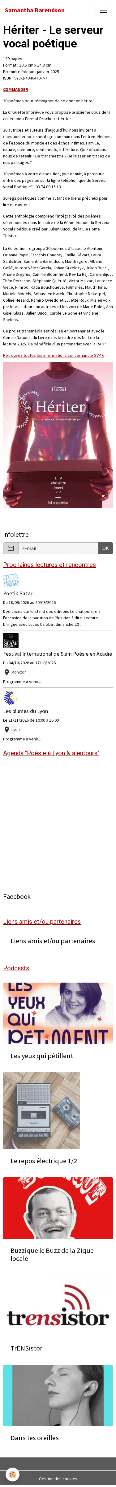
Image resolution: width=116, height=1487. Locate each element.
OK (105, 548)
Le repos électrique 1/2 (44, 1161)
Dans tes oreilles (35, 1438)
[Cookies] (12, 1474)
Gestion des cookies (58, 1478)
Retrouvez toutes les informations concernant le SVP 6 (53, 355)
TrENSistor (26, 1348)
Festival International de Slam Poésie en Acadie (57, 653)
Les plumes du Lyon (25, 711)
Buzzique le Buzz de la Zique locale (52, 1254)
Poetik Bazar (17, 593)
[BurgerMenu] (103, 10)
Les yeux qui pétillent (42, 1056)
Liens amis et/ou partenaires (53, 941)
